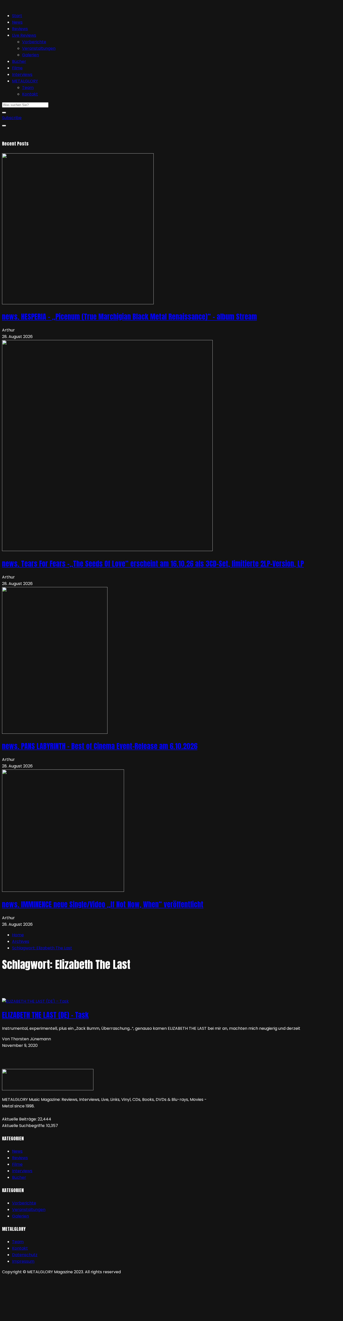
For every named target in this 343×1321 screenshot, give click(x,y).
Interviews (22, 74)
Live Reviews (24, 35)
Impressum (23, 1261)
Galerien (30, 55)
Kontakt (30, 94)
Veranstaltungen (38, 48)
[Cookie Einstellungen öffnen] (39, 1315)
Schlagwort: (42, 948)
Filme (17, 68)
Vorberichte (34, 42)
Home (18, 935)
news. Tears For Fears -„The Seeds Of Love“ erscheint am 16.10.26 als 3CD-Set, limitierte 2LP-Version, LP (153, 563)
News (17, 22)
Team (28, 87)
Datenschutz (24, 1255)
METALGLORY (25, 81)
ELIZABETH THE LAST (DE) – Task (45, 1015)
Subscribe (12, 118)
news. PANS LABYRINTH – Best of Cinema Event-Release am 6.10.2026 (99, 746)
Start (17, 16)
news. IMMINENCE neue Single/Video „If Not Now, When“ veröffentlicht (102, 904)
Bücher (19, 61)
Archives (20, 941)
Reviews (20, 29)
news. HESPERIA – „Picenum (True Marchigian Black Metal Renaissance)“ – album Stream (129, 316)
